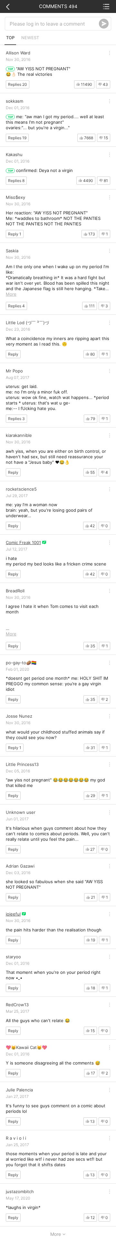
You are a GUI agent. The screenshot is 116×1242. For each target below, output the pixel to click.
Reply (13, 354)
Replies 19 (17, 137)
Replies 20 (17, 84)
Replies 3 (16, 418)
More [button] (11, 294)
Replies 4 (16, 305)
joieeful (13, 914)
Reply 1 (14, 234)
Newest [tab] (30, 37)
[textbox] (54, 23)
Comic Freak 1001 (23, 542)
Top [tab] (10, 37)
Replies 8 (16, 180)
